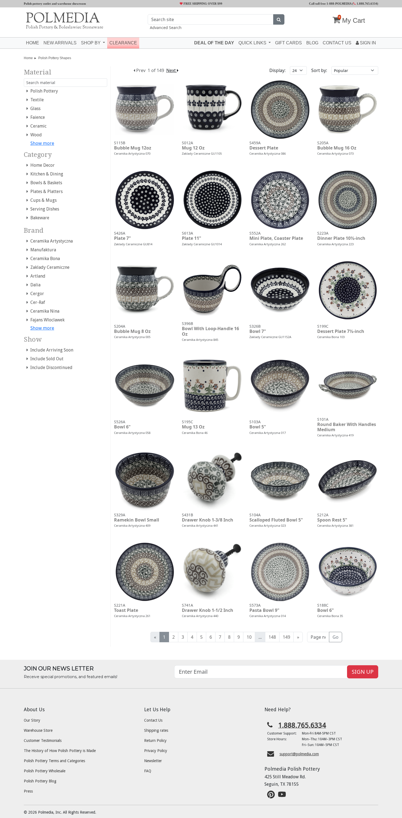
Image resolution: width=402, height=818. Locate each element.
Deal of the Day (214, 43)
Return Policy (155, 740)
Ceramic (37, 126)
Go (336, 637)
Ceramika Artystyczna (50, 241)
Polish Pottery (43, 91)
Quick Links (252, 43)
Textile (36, 99)
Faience (36, 117)
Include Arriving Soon (50, 350)
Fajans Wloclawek (46, 319)
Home (32, 43)
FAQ (147, 771)
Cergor (36, 293)
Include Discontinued (50, 367)
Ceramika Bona (44, 258)
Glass (34, 108)
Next (171, 70)
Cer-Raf (36, 302)
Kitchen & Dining (45, 174)
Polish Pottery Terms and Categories (54, 761)
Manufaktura (42, 249)
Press (28, 791)
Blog (312, 43)
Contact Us (153, 720)
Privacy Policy (155, 750)
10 (249, 637)
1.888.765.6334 (366, 3)
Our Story (32, 720)
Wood (35, 134)
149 (286, 637)
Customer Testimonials (43, 740)
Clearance (123, 43)
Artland (36, 276)
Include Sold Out (45, 358)
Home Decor (41, 165)
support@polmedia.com (299, 754)
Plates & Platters (45, 191)
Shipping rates (156, 730)
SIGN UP (363, 671)
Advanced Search (166, 27)
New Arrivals (60, 43)
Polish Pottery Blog (40, 781)
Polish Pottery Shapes (54, 58)
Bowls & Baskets (45, 182)
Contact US (337, 43)
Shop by (91, 43)
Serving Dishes (43, 209)
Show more (42, 143)
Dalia (34, 284)
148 (272, 637)
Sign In (367, 43)
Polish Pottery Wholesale (44, 771)
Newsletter (153, 761)
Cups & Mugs (42, 200)
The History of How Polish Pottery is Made (60, 750)
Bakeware (38, 217)
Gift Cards (288, 43)
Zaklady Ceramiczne (48, 267)
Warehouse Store (38, 730)
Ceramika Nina (43, 311)
